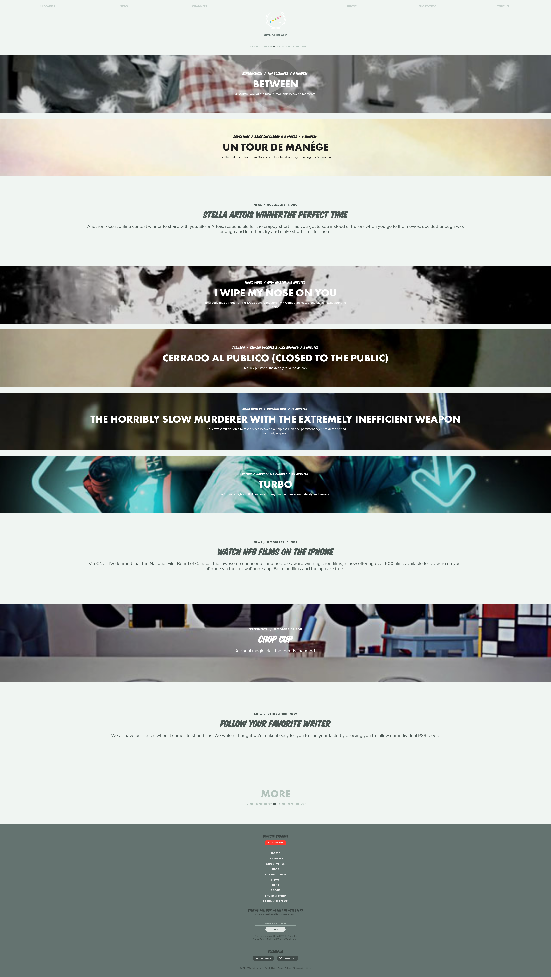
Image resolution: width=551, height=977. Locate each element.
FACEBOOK (265, 958)
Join (275, 929)
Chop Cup (276, 638)
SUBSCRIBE (277, 842)
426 (256, 46)
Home (275, 853)
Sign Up (282, 901)
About (275, 890)
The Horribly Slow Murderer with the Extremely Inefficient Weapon (275, 419)
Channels (275, 858)
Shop (275, 869)
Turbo (275, 484)
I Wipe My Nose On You (275, 292)
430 (274, 46)
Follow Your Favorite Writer (275, 723)
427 (260, 46)
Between (275, 84)
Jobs (275, 885)
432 (283, 46)
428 (265, 46)
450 (304, 46)
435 (297, 46)
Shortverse (275, 863)
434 (292, 46)
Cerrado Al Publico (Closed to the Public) (275, 358)
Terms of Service (285, 939)
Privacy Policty (284, 968)
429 (270, 46)
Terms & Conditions (302, 968)
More (275, 794)
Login (268, 901)
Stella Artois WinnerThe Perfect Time (275, 214)
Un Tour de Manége (275, 147)
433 (288, 46)
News (275, 879)
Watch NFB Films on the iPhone (275, 551)
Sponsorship (275, 895)
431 (279, 46)
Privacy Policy (266, 939)
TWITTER (289, 958)
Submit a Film (275, 874)
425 (251, 46)
